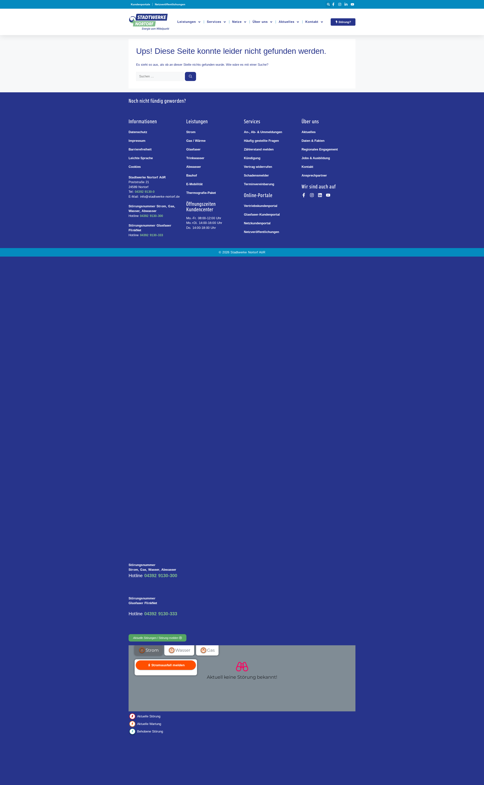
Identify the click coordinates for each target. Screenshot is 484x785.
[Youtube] (353, 4)
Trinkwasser (195, 158)
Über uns (260, 22)
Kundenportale (140, 4)
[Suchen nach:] (160, 76)
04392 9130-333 (151, 235)
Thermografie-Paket (201, 193)
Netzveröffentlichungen (170, 4)
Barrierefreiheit (140, 149)
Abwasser (193, 167)
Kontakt (311, 22)
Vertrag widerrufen (258, 167)
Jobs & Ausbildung (316, 158)
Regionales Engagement (320, 149)
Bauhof (191, 175)
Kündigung (252, 158)
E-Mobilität (194, 184)
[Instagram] (340, 4)
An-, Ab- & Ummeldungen (263, 132)
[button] (328, 4)
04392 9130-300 (151, 216)
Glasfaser (193, 149)
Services (214, 22)
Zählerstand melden (259, 149)
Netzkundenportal (257, 223)
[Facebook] (334, 4)
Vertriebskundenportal (260, 206)
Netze (237, 22)
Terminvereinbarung (259, 184)
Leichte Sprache (141, 158)
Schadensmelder (256, 175)
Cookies (135, 167)
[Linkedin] (320, 195)
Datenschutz (138, 132)
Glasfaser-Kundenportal (262, 214)
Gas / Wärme (196, 141)
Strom (190, 132)
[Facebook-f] (304, 195)
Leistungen (186, 22)
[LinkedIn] (346, 4)
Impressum (137, 141)
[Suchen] (190, 76)
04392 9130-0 (144, 192)
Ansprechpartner (314, 175)
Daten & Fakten (313, 141)
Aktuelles (286, 22)
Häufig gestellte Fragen (261, 141)
